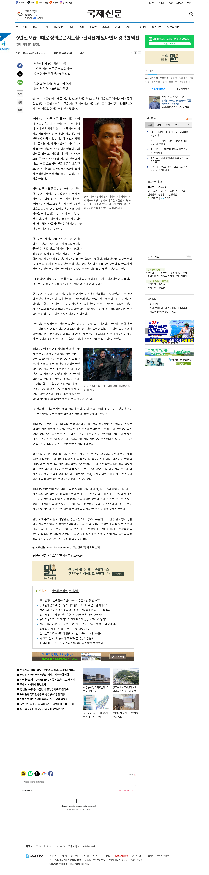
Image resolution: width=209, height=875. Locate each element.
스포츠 (106, 27)
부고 (183, 190)
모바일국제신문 (163, 855)
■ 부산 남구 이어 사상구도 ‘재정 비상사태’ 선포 (41, 709)
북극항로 (164, 78)
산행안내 (152, 194)
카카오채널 (43, 2)
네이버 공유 (20, 82)
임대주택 (183, 78)
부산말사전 (173, 27)
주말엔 (93, 27)
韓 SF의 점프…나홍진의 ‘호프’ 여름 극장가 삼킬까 (67, 638)
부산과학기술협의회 (44, 846)
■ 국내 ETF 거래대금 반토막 (31, 684)
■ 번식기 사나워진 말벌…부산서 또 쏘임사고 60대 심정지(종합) (49, 669)
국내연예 (74, 590)
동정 (177, 190)
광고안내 (74, 855)
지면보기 (170, 2)
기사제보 (106, 855)
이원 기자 (20, 52)
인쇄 (20, 94)
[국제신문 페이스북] (46, 555)
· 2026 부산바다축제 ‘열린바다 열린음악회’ (167, 307)
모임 (155, 190)
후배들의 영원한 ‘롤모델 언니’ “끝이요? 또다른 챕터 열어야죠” (73, 605)
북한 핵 (173, 78)
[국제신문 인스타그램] (72, 555)
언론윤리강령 (137, 855)
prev (147, 331)
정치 (35, 27)
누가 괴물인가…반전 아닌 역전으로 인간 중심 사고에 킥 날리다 (73, 619)
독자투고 (96, 855)
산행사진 (173, 194)
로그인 (151, 2)
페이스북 (22, 2)
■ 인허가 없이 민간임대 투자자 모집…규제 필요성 (42, 699)
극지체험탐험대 (182, 81)
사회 (24, 27)
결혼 (166, 190)
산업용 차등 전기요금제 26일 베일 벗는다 (95, 689)
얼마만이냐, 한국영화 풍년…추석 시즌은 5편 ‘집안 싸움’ (70, 600)
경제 (45, 27)
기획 (117, 27)
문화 (81, 27)
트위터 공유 (20, 74)
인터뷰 (129, 27)
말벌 (171, 81)
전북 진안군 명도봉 (156, 287)
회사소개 (52, 855)
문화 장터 (156, 269)
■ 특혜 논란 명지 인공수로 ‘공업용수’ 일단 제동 (41, 694)
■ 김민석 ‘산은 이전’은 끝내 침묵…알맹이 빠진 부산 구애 (45, 704)
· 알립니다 (153, 304)
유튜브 (55, 2)
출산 (172, 190)
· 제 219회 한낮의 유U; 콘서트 (161, 311)
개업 (161, 190)
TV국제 (142, 27)
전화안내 (63, 855)
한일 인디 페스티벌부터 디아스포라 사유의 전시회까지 (173, 276)
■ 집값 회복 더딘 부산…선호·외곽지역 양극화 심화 (43, 674)
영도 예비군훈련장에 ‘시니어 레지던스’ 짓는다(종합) (125, 689)
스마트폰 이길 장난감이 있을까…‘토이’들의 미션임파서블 (70, 633)
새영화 (55, 590)
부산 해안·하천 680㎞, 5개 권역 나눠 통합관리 (95, 714)
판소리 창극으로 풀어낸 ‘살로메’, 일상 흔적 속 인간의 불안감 (175, 272)
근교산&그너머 (158, 281)
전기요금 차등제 (159, 81)
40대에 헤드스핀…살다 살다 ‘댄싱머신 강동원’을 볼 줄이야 (71, 643)
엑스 (32, 2)
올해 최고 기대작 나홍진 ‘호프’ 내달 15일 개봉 (64, 629)
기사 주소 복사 (20, 102)
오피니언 (156, 27)
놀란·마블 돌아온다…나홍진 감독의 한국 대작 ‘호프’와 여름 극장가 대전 (78, 624)
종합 (150, 124)
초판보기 (179, 2)
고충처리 (149, 855)
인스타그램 (67, 2)
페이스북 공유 (20, 66)
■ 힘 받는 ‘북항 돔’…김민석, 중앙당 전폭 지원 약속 (43, 689)
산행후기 (162, 194)
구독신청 (189, 2)
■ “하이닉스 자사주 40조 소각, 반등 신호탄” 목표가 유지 (46, 679)
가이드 (153, 198)
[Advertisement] (107, 233)
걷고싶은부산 (60, 846)
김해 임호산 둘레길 (156, 284)
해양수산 (58, 27)
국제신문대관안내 (90, 846)
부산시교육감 (151, 78)
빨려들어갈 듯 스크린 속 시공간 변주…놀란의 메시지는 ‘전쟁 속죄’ (75, 610)
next (192, 331)
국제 (71, 27)
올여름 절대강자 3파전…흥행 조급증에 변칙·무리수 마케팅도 (73, 615)
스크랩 (20, 110)
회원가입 (160, 2)
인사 (150, 190)
